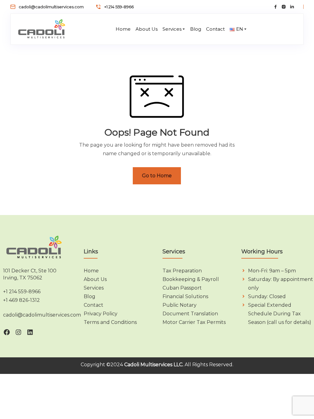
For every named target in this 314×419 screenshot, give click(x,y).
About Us (147, 29)
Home (123, 29)
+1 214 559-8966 (119, 6)
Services (172, 29)
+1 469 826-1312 (21, 300)
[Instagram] (18, 332)
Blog (195, 29)
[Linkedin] (30, 332)
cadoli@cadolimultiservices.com (51, 6)
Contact (215, 29)
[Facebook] (6, 332)
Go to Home (157, 176)
